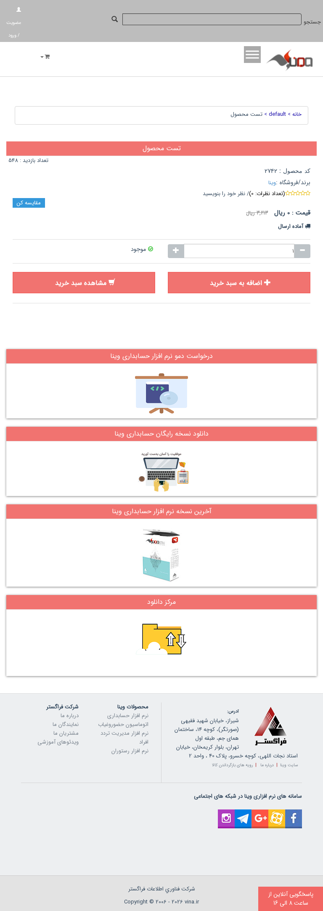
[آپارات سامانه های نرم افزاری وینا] (276, 813)
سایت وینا (289, 765)
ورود (12, 35)
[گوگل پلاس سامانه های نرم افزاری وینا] (260, 813)
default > (274, 114)
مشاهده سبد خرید (81, 283)
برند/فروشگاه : (293, 182)
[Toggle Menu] (252, 54)
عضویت (13, 22)
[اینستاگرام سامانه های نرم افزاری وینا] (226, 813)
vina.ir (192, 902)
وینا (272, 182)
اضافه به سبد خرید (236, 283)
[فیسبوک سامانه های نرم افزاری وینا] (293, 813)
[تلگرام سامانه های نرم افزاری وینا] (243, 813)
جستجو (312, 22)
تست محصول (246, 114)
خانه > (294, 114)
